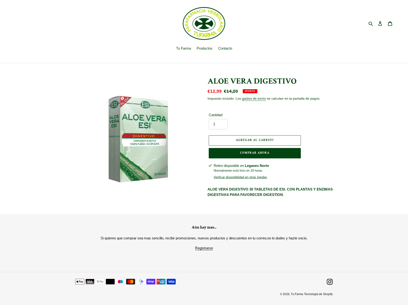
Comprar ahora (255, 153)
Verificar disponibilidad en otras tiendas (240, 177)
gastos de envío (254, 98)
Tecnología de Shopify (318, 294)
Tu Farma (297, 294)
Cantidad (215, 115)
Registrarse (204, 248)
